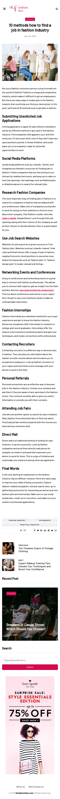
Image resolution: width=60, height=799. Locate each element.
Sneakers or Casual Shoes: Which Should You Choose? (26, 627)
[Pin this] (48, 530)
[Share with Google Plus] (41, 530)
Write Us (20, 786)
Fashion (30, 19)
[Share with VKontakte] (52, 530)
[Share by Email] (55, 530)
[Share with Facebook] (34, 530)
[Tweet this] (38, 530)
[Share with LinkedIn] (45, 530)
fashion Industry (17, 520)
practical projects (29, 525)
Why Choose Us (36, 786)
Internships (45, 520)
